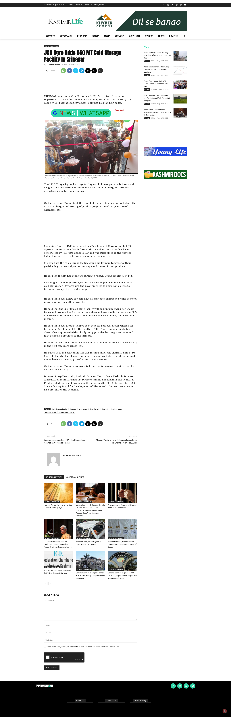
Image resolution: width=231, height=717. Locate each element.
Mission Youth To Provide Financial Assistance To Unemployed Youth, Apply (116, 441)
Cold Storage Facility (59, 409)
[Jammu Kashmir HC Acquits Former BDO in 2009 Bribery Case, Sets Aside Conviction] (90, 561)
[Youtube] (185, 5)
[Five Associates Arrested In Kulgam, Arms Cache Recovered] (122, 493)
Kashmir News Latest (66, 412)
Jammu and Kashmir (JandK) (89, 409)
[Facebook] (164, 5)
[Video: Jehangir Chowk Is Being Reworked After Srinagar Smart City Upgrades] (180, 56)
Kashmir (105, 409)
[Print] (100, 70)
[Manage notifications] (225, 711)
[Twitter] (172, 5)
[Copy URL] (88, 70)
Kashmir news (50, 412)
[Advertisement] (91, 85)
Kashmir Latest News (51, 46)
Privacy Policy (140, 701)
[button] (183, 36)
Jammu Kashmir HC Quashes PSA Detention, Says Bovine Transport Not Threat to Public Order (122, 575)
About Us (80, 701)
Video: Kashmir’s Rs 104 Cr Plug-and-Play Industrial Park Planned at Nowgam (157, 98)
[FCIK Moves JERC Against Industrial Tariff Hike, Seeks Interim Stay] (58, 559)
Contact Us (111, 701)
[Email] (94, 70)
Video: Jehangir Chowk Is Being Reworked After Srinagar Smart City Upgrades (157, 55)
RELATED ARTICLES (54, 477)
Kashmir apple (116, 409)
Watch (147, 47)
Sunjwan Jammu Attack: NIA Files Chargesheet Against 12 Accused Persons (64, 441)
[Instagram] (168, 5)
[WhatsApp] (181, 5)
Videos (146, 61)
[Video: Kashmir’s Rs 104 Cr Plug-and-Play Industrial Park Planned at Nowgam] (180, 98)
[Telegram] (81, 70)
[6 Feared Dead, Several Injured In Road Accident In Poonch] (90, 529)
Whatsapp (94, 113)
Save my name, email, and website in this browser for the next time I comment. (83, 647)
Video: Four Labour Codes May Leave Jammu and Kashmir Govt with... (156, 83)
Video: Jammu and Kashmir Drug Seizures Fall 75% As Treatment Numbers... (156, 69)
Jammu (73, 409)
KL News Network (53, 65)
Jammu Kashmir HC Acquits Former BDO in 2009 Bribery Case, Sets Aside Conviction (90, 575)
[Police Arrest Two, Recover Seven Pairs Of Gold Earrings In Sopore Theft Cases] (122, 529)
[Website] (176, 5)
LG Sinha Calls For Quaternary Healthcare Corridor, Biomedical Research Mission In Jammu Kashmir (58, 544)
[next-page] (50, 583)
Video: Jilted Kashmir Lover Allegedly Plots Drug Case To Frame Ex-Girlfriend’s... (157, 112)
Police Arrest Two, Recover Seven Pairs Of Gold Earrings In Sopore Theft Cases (122, 544)
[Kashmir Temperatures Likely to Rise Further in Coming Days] (58, 493)
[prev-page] (45, 583)
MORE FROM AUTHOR (75, 477)
